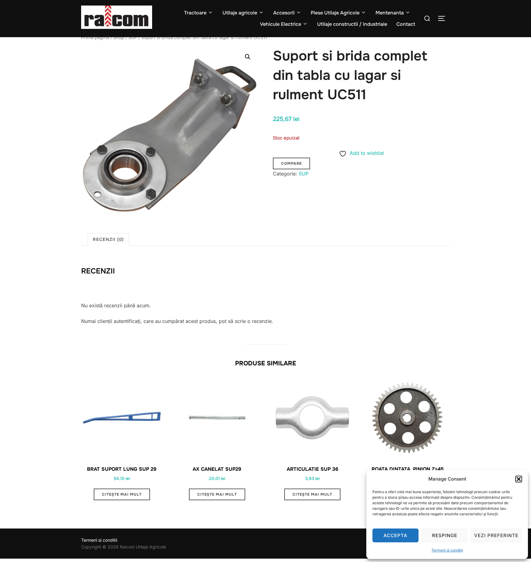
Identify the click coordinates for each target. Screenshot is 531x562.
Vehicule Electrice (280, 24)
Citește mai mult (122, 494)
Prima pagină (95, 37)
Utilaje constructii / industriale (352, 24)
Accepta (395, 535)
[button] (519, 479)
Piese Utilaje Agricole (335, 13)
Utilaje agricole (239, 13)
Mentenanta (390, 13)
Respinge (444, 535)
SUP (132, 37)
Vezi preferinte (496, 535)
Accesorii (284, 13)
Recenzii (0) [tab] (108, 239)
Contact (405, 24)
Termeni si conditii (447, 550)
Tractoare (195, 13)
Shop (118, 37)
